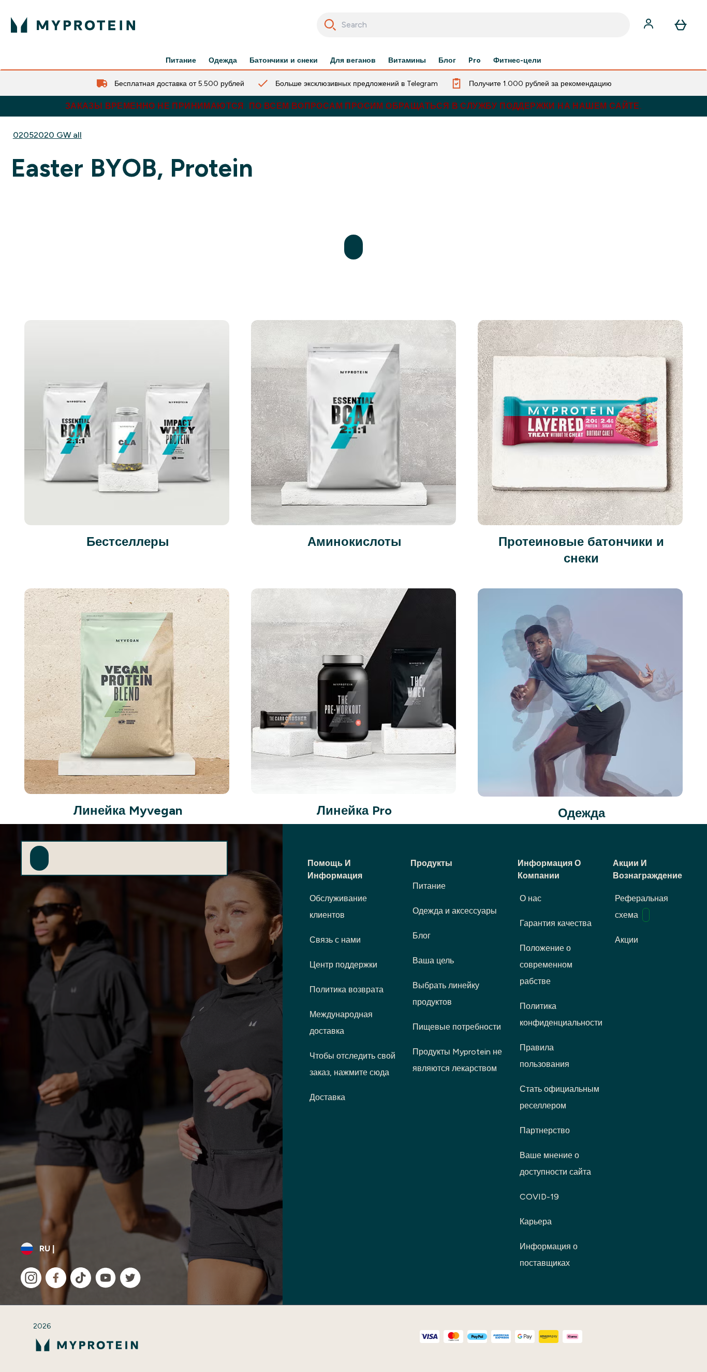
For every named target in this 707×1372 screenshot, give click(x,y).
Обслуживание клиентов (338, 906)
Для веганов (353, 60)
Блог (447, 60)
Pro (474, 60)
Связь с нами (335, 939)
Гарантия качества (556, 923)
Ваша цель (433, 960)
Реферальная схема (641, 906)
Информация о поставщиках (549, 1254)
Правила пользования (544, 1055)
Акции (626, 939)
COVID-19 (539, 1196)
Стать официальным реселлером (559, 1097)
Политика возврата (347, 989)
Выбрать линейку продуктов (446, 993)
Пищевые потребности (457, 1026)
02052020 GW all (47, 135)
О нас (530, 898)
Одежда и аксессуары (455, 910)
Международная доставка (341, 1022)
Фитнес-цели (517, 60)
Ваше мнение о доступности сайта (555, 1163)
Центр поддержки (343, 964)
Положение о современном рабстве (546, 965)
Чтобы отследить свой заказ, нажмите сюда (352, 1064)
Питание (181, 60)
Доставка (327, 1097)
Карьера (536, 1221)
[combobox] (473, 24)
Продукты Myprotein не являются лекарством (457, 1060)
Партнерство (545, 1130)
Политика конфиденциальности (561, 1014)
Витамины (407, 60)
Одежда (223, 60)
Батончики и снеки (283, 60)
